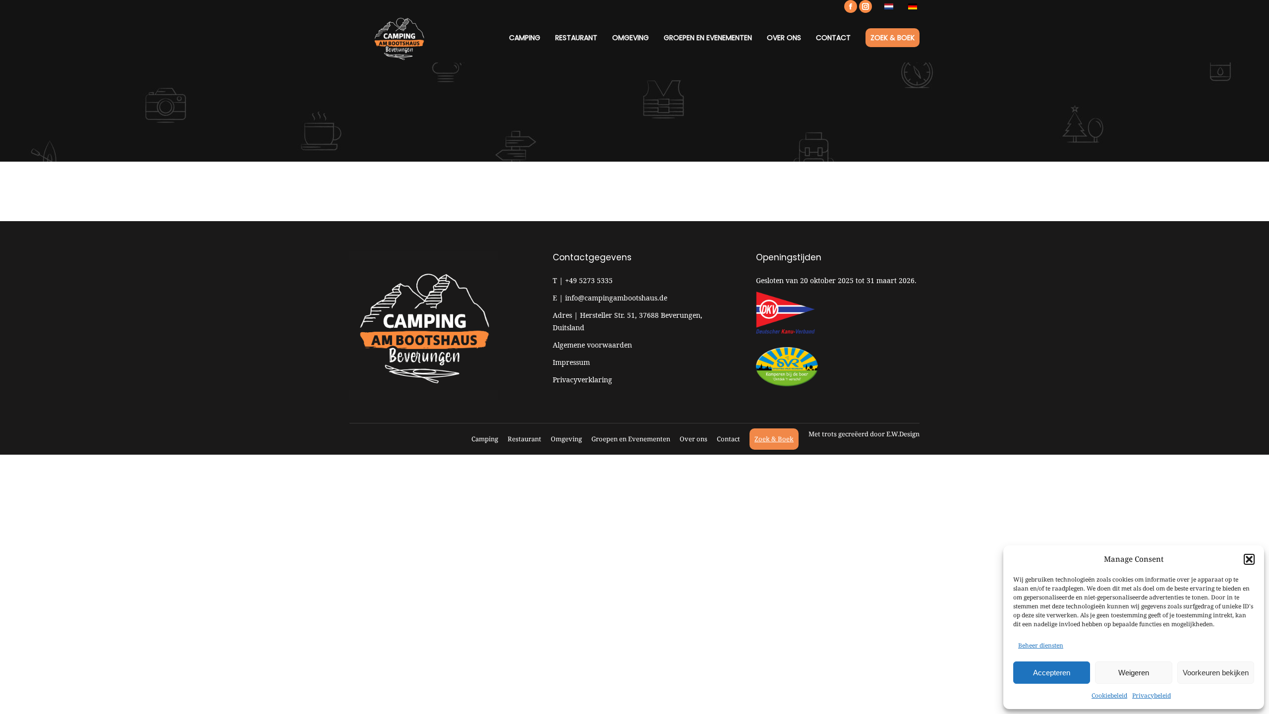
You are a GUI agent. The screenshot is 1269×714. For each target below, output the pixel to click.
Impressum (571, 362)
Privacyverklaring (582, 379)
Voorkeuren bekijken (1216, 672)
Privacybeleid (1151, 695)
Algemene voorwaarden (592, 345)
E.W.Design (903, 433)
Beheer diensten (1040, 645)
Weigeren (1133, 672)
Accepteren (1051, 672)
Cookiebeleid (1109, 695)
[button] (1249, 559)
